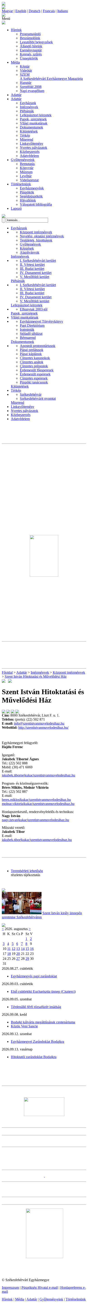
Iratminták (27, 329)
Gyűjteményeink (23, 160)
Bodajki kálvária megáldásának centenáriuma (43, 1022)
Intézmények (29, 107)
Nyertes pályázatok (33, 147)
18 (9, 954)
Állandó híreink (31, 46)
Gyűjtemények (30, 244)
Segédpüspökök (31, 196)
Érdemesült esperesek (35, 374)
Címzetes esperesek (34, 378)
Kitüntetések (29, 131)
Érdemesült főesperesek (36, 370)
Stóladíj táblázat (31, 333)
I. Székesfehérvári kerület (38, 260)
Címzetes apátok (31, 362)
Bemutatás (27, 164)
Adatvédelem (29, 156)
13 (18, 949)
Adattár (16, 95)
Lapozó (16, 208)
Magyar (7, 11)
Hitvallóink (28, 200)
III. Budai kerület (32, 269)
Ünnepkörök (29, 58)
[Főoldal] (3, 8)
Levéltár (26, 176)
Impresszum (10, 1287)
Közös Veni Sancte (24, 1026)
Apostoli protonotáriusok (37, 346)
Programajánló (30, 34)
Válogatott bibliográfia (36, 204)
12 (13, 949)
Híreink (16, 30)
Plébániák (27, 111)
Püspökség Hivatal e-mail (39, 1287)
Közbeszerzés (29, 152)
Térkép (25, 135)
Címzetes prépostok (34, 366)
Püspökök (27, 192)
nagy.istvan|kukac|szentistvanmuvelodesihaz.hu (35, 820)
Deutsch (34, 11)
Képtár (25, 66)
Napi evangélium (32, 91)
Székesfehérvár (31, 394)
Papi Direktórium (32, 325)
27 (18, 958)
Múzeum (26, 172)
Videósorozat (29, 180)
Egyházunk (28, 103)
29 (27, 958)
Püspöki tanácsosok (34, 382)
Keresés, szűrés (31, 54)
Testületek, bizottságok (36, 240)
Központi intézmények (36, 232)
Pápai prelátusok (31, 350)
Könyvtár (26, 168)
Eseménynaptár (31, 50)
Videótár (26, 70)
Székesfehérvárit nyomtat (38, 398)
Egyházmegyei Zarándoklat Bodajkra (37, 1041)
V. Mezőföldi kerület (34, 277)
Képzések (27, 248)
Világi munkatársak (33, 123)
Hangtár (25, 83)
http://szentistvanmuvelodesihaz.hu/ (43, 727)
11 (9, 949)
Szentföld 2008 (31, 87)
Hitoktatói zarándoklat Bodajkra (33, 1057)
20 (18, 954)
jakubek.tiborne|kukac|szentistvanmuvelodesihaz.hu (38, 775)
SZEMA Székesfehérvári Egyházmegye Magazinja (51, 76)
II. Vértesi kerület (32, 265)
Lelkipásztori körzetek (35, 115)
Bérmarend (28, 338)
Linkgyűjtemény (31, 143)
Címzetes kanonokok (35, 358)
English (20, 11)
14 (23, 949)
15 (27, 949)
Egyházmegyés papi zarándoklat (34, 976)
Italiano (62, 11)
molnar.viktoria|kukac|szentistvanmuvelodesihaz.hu (38, 804)
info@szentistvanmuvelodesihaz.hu (39, 723)
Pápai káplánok (31, 354)
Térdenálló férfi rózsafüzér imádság (36, 1007)
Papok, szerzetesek (33, 119)
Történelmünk (21, 184)
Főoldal (7, 672)
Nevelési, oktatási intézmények (42, 236)
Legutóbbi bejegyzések (36, 42)
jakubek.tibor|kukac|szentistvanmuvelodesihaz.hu (37, 840)
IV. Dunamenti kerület (35, 273)
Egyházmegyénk (32, 188)
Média (15, 62)
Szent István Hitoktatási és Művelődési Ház (36, 676)
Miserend (26, 139)
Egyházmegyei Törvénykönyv (41, 321)
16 (32, 949)
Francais (49, 11)
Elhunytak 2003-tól (33, 309)
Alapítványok (29, 252)
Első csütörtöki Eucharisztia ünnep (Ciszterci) (43, 991)
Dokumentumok (31, 127)
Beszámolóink (30, 38)
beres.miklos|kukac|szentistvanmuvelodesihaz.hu (36, 800)
